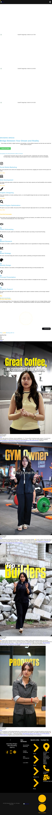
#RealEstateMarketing (4, 644)
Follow (1, 340)
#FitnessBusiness (46, 541)
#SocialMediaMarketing (17, 542)
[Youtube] (10, 752)
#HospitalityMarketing (34, 440)
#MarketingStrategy (4, 734)
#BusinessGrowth (39, 733)
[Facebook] (7, 752)
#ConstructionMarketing (26, 644)
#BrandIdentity (47, 733)
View (1, 437)
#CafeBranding (17, 440)
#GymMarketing (39, 541)
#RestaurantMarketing (24, 440)
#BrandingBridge (3, 440)
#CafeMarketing (10, 440)
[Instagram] (14, 752)
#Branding (19, 644)
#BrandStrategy (33, 733)
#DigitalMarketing (12, 644)
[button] (50, 2)
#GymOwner (2, 542)
